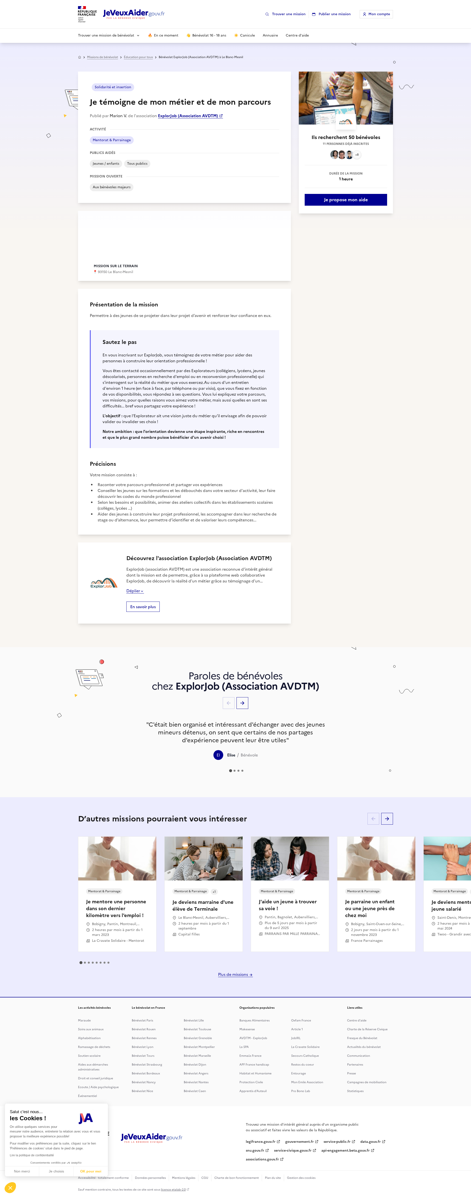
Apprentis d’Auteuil (253, 1091)
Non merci (22, 1171)
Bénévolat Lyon (142, 1047)
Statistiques (355, 1091)
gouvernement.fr (299, 1141)
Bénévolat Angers (196, 1073)
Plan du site (273, 1178)
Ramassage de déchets (94, 1047)
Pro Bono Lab (300, 1091)
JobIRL (296, 1038)
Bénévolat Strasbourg (147, 1064)
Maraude (84, 1020)
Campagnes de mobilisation (366, 1082)
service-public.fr (337, 1141)
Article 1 (297, 1029)
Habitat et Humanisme (255, 1073)
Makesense (247, 1029)
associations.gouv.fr (262, 1159)
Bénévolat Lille (194, 1020)
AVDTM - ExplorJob (253, 1038)
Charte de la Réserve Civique (367, 1029)
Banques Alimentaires (254, 1020)
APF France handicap (254, 1064)
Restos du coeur (302, 1064)
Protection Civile (251, 1082)
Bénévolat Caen (195, 1091)
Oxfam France (301, 1020)
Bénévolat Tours (143, 1056)
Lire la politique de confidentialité (32, 1155)
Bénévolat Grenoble (198, 1038)
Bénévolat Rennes (144, 1038)
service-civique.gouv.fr (293, 1150)
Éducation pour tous (138, 57)
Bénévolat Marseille (197, 1056)
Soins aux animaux (91, 1029)
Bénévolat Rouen (144, 1029)
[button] (10, 1188)
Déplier (133, 591)
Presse (351, 1073)
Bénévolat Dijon (195, 1064)
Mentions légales (183, 1178)
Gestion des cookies (301, 1178)
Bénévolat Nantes (196, 1082)
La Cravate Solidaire (305, 1047)
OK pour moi (90, 1171)
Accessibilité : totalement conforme (103, 1178)
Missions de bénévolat (102, 57)
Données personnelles (150, 1178)
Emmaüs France (250, 1056)
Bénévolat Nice (142, 1091)
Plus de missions (233, 974)
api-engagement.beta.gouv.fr (345, 1150)
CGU (204, 1178)
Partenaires (355, 1064)
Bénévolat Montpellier (199, 1047)
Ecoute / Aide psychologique (98, 1087)
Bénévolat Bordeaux (146, 1073)
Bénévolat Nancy (144, 1082)
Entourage (298, 1073)
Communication (358, 1056)
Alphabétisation (89, 1038)
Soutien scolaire (89, 1056)
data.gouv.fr (370, 1141)
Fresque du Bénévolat (362, 1038)
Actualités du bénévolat (364, 1047)
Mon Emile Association (307, 1082)
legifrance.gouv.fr (260, 1141)
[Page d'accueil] (134, 14)
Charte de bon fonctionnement (236, 1178)
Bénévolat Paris (142, 1020)
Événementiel (87, 1096)
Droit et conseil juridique (95, 1078)
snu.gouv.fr (255, 1150)
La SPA (244, 1047)
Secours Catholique (305, 1056)
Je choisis (56, 1171)
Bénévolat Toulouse (197, 1029)
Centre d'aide (356, 1020)
